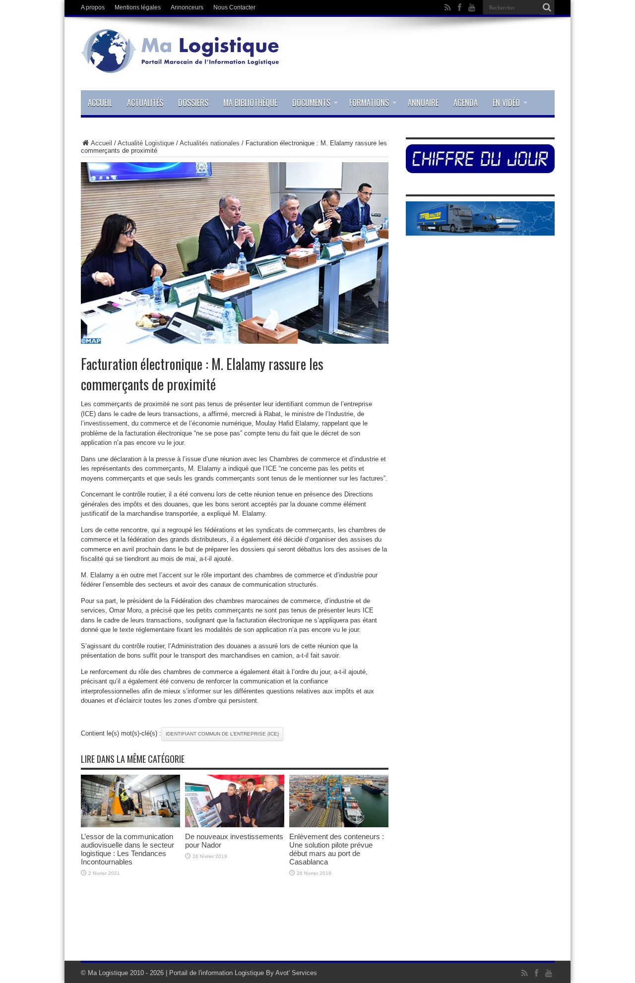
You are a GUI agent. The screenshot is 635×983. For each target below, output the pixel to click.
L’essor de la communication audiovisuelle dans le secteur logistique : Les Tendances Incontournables (127, 849)
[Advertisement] (317, 928)
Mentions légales (138, 7)
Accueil (100, 103)
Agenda (465, 103)
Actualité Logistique (146, 143)
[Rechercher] (547, 7)
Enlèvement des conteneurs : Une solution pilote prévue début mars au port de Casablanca (336, 849)
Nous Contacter (234, 7)
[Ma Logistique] (180, 65)
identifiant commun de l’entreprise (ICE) (222, 734)
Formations (369, 103)
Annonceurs (187, 7)
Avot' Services (296, 973)
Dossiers (193, 103)
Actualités (145, 103)
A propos (93, 7)
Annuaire (423, 103)
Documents (311, 103)
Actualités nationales (210, 143)
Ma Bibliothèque (250, 103)
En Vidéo (506, 103)
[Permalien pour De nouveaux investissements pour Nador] (234, 825)
